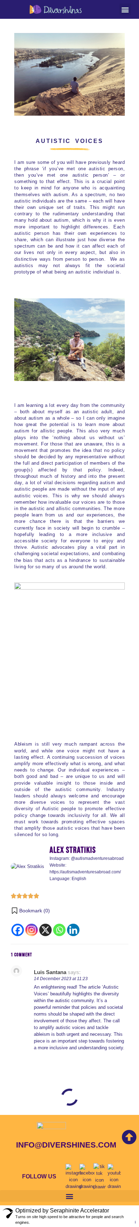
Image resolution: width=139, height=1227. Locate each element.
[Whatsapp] (59, 930)
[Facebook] (17, 930)
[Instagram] (31, 930)
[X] (45, 930)
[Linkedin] (73, 930)
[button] (125, 9)
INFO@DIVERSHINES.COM (66, 1144)
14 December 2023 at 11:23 (61, 978)
